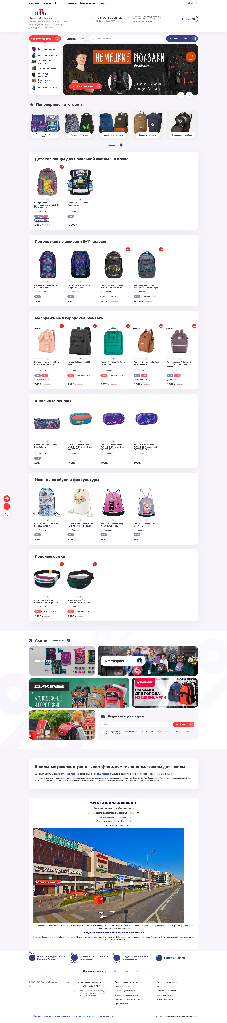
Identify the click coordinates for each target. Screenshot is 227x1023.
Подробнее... (117, 733)
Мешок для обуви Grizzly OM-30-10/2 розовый (111, 524)
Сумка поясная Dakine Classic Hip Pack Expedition (46, 601)
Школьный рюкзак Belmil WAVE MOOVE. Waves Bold (112, 286)
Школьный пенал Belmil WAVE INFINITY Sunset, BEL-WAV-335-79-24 (146, 447)
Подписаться (181, 724)
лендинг (182, 1016)
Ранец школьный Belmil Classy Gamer (78, 204)
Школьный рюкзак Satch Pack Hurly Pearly (45, 286)
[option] (47, 197)
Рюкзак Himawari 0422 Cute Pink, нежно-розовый (46, 363)
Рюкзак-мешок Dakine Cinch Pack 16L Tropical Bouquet (80, 524)
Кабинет (190, 3)
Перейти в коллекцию (82, 86)
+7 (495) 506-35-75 (109, 18)
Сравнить (42, 211)
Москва (36, 937)
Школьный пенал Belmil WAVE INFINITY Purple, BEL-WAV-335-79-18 (112, 447)
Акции (188, 19)
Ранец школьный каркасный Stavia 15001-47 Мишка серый (46, 205)
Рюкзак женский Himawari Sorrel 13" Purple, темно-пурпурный (179, 364)
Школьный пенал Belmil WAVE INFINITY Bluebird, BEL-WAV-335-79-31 (80, 447)
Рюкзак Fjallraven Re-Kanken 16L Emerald (113, 363)
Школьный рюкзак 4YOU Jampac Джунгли (78, 286)
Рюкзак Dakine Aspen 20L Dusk (78, 363)
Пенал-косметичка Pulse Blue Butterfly (45, 446)
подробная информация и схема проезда (113, 817)
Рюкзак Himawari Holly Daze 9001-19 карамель (146, 363)
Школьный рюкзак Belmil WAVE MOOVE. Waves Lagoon (146, 286)
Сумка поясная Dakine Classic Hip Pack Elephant (78, 601)
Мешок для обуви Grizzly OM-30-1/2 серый (145, 524)
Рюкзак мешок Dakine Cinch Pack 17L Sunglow (47, 524)
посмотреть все (59, 640)
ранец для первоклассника (67, 774)
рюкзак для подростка (101, 774)
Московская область (50, 937)
